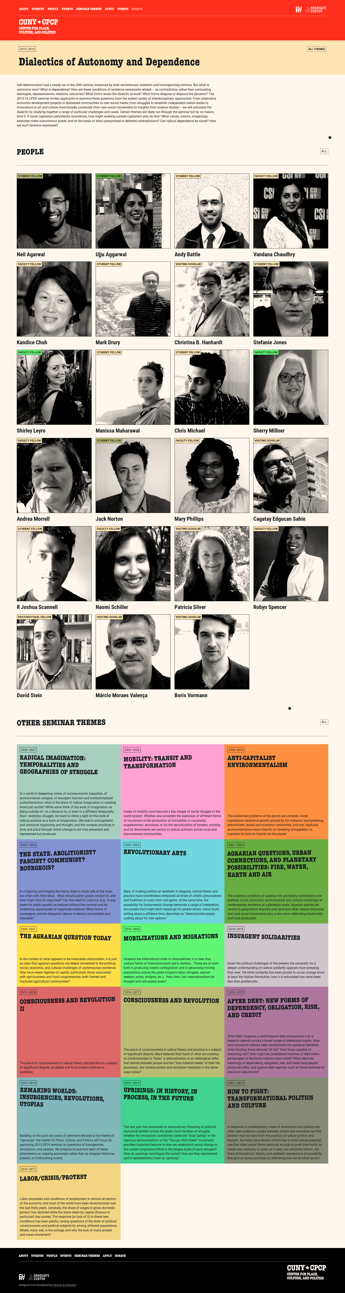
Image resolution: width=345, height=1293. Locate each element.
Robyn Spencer (270, 607)
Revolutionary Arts (155, 853)
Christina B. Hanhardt (198, 342)
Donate (122, 9)
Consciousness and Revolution (171, 1001)
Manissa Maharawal (118, 430)
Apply (109, 9)
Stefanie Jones (270, 342)
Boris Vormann (190, 695)
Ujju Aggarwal (111, 254)
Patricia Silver (190, 607)
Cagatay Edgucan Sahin (279, 519)
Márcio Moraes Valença (122, 695)
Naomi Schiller (112, 607)
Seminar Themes (89, 9)
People (53, 9)
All (324, 151)
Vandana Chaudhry (274, 254)
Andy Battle (187, 254)
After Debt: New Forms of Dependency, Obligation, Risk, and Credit (273, 1009)
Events (67, 9)
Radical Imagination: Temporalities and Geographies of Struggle (59, 765)
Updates (38, 9)
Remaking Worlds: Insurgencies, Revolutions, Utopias (62, 1098)
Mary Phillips (189, 519)
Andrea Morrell (33, 519)
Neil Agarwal (31, 254)
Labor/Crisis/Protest (53, 1178)
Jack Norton (109, 519)
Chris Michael (189, 430)
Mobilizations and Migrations (171, 938)
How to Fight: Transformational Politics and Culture (270, 1099)
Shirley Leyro (31, 430)
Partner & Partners (64, 1285)
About (23, 9)
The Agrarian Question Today (65, 938)
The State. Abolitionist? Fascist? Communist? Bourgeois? (58, 861)
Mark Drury (108, 342)
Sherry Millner (269, 430)
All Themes (316, 49)
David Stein (29, 695)
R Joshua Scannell (37, 607)
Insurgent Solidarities (263, 937)
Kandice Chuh (32, 342)
